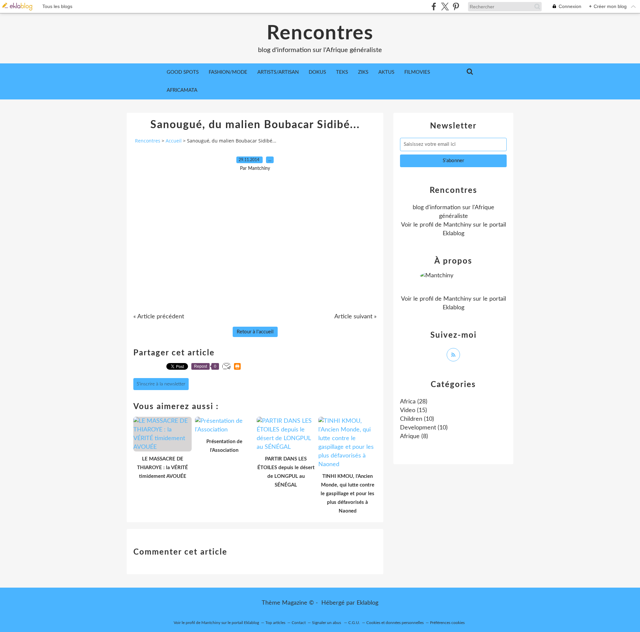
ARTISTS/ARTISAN (278, 72)
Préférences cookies (447, 623)
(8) (414, 436)
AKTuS (386, 72)
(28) (413, 402)
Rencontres (320, 33)
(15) (413, 410)
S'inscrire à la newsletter (161, 384)
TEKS (342, 72)
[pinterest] (456, 6)
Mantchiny (457, 225)
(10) (417, 419)
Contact (299, 623)
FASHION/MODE (228, 72)
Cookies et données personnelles (395, 623)
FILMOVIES (417, 72)
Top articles (275, 623)
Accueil (174, 140)
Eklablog (367, 603)
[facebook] (434, 6)
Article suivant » (355, 317)
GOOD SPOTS (183, 72)
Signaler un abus (327, 623)
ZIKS (363, 72)
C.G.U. (354, 623)
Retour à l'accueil (255, 331)
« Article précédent (158, 317)
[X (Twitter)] (445, 6)
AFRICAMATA (182, 90)
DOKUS (317, 72)
